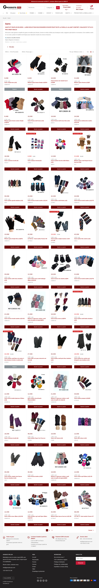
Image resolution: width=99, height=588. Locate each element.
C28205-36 (76, 124)
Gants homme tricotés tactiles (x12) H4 (37, 200)
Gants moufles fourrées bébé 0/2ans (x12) (60, 161)
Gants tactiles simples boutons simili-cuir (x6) (60, 239)
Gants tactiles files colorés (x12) (82, 238)
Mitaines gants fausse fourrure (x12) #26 (61, 516)
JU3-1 (75, 322)
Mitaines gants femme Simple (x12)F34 (37, 82)
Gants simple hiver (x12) (10, 82)
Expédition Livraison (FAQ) (61, 566)
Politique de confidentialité (61, 564)
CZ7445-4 (30, 440)
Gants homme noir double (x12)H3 (59, 278)
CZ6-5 (5, 202)
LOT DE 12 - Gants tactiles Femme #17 (84, 516)
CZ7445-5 (6, 362)
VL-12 (75, 362)
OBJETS (67, 13)
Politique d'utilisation (59, 562)
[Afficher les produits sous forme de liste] (93, 52)
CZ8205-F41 (76, 280)
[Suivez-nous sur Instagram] (41, 581)
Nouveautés (35, 559)
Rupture (15, 89)
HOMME (40, 13)
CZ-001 (29, 162)
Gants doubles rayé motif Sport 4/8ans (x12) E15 (37, 517)
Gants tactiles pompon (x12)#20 (82, 398)
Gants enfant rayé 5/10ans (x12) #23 (83, 476)
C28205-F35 (6, 124)
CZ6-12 (75, 240)
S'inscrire (80, 563)
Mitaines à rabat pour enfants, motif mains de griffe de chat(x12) (60, 399)
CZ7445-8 (53, 242)
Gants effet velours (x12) (80, 438)
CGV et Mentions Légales (60, 559)
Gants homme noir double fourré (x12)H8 (59, 81)
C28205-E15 (30, 520)
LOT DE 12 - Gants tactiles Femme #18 (37, 238)
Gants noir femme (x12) (57, 438)
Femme (34, 562)
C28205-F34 (30, 84)
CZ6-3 (5, 480)
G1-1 (75, 164)
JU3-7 (52, 362)
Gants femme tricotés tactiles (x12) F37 (84, 200)
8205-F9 (52, 122)
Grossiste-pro (6, 583)
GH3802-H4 (30, 202)
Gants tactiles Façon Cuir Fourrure (36, 438)
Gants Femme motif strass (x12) (36, 120)
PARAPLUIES (59, 13)
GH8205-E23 (77, 478)
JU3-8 (5, 282)
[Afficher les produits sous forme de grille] (90, 52)
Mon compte (79, 9)
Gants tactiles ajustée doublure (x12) (13, 200)
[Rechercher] (58, 7)
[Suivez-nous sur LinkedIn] (46, 581)
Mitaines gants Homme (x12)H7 (82, 82)
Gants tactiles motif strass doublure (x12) (13, 279)
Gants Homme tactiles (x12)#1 (35, 476)
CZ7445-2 (53, 202)
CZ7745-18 (30, 240)
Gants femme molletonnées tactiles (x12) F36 (83, 121)
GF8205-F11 (30, 122)
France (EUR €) (7, 578)
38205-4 (52, 164)
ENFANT (49, 13)
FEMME (32, 13)
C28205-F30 (53, 320)
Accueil (4, 18)
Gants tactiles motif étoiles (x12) (59, 200)
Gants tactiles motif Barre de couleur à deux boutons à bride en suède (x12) (14, 359)
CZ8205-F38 (7, 84)
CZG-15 (29, 362)
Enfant (34, 566)
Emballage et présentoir (38, 571)
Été (7, 13)
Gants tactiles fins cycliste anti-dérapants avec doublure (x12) (82, 359)
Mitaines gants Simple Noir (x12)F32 (13, 238)
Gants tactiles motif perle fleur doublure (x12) (61, 359)
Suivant (90, 530)
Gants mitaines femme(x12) (34, 160)
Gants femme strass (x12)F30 (58, 318)
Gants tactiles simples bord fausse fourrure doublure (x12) (13, 477)
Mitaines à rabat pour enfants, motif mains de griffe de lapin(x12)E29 (60, 477)
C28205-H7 (76, 84)
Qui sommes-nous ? (59, 557)
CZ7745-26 (53, 518)
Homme (34, 564)
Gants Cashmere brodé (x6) (11, 160)
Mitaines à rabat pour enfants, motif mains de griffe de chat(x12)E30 (37, 319)
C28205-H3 (53, 280)
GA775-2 (29, 478)
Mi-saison (12, 13)
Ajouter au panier (38, 89)
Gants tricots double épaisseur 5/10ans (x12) (14, 399)
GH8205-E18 (7, 518)
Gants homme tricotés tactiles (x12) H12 (14, 318)
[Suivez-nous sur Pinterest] (43, 581)
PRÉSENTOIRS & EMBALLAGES (83, 13)
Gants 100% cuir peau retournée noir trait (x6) (37, 359)
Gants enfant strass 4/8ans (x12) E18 (13, 516)
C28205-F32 (6, 240)
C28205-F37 (76, 202)
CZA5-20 (76, 440)
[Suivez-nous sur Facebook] (38, 581)
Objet (33, 569)
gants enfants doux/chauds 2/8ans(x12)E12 (34, 399)
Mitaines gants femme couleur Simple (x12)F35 (13, 121)
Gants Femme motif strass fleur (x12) (60, 120)
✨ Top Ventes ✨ (22, 13)
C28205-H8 (53, 84)
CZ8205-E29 (53, 480)
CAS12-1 (6, 440)
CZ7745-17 (76, 518)
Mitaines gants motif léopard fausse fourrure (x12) (83, 161)
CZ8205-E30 (30, 322)
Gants (9, 18)
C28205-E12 (30, 402)
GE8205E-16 (7, 402)
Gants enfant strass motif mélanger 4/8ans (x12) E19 (37, 279)
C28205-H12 (7, 320)
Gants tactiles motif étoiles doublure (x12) (83, 319)
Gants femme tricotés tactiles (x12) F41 (84, 278)
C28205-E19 (30, 282)
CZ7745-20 (76, 400)
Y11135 (52, 440)
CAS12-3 (6, 162)
